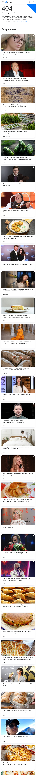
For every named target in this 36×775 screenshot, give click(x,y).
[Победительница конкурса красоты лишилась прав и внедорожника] (18, 467)
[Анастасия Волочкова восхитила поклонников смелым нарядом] (18, 520)
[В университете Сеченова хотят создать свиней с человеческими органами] (18, 362)
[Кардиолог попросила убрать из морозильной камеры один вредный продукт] (18, 283)
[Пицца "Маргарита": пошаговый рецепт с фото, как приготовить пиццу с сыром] (18, 757)
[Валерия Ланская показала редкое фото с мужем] (18, 388)
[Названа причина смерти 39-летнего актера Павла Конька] (18, 178)
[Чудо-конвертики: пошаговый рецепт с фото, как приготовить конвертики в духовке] (18, 599)
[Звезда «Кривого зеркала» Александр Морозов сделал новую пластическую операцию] (18, 204)
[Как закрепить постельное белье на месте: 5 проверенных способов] (18, 441)
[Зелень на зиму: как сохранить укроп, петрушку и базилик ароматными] (18, 125)
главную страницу (21, 21)
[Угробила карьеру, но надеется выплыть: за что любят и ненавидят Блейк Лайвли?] (18, 336)
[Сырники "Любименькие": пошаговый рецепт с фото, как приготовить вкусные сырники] (18, 494)
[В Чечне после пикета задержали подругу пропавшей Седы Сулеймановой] (18, 46)
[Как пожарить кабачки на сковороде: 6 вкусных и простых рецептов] (18, 231)
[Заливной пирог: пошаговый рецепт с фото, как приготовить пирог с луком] (18, 625)
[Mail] (6, 2)
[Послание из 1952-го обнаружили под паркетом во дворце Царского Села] (18, 99)
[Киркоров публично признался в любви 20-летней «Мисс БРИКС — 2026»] (18, 573)
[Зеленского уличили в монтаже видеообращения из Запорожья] (18, 415)
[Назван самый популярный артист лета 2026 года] (18, 678)
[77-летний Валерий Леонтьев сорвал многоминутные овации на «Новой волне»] (18, 546)
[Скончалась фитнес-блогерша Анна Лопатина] (18, 731)
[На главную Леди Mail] (9, 2)
